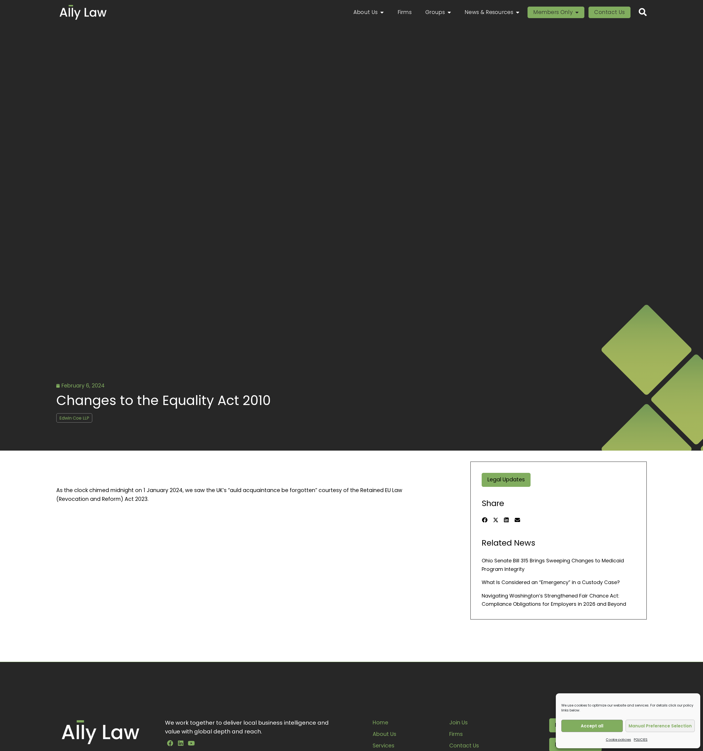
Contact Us (609, 12)
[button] (485, 520)
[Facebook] (170, 744)
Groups (435, 12)
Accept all (592, 726)
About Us (365, 12)
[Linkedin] (181, 744)
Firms (405, 12)
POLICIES (641, 739)
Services (383, 745)
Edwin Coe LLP (74, 418)
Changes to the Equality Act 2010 (163, 400)
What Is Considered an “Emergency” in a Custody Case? (551, 582)
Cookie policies (618, 739)
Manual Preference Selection (660, 726)
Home (380, 722)
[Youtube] (191, 744)
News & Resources (489, 12)
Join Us (458, 722)
